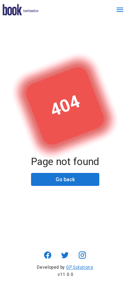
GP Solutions (79, 267)
